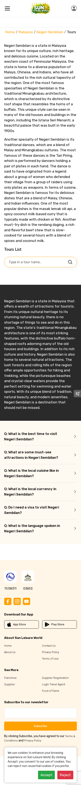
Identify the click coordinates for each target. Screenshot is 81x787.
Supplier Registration (55, 677)
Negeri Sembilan (50, 32)
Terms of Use (50, 658)
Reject (65, 775)
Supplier (9, 684)
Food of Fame (50, 690)
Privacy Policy (50, 652)
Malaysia (25, 32)
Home (10, 32)
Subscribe (40, 726)
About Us (10, 652)
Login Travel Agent (53, 684)
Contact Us (49, 645)
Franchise (10, 677)
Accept (46, 775)
